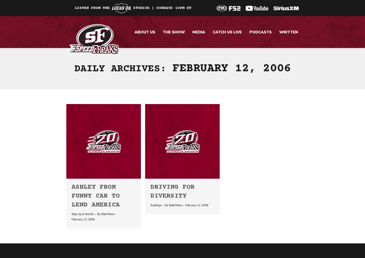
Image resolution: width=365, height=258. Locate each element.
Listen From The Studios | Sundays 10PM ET (133, 8)
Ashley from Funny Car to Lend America (96, 196)
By (105, 214)
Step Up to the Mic (83, 214)
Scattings (156, 205)
